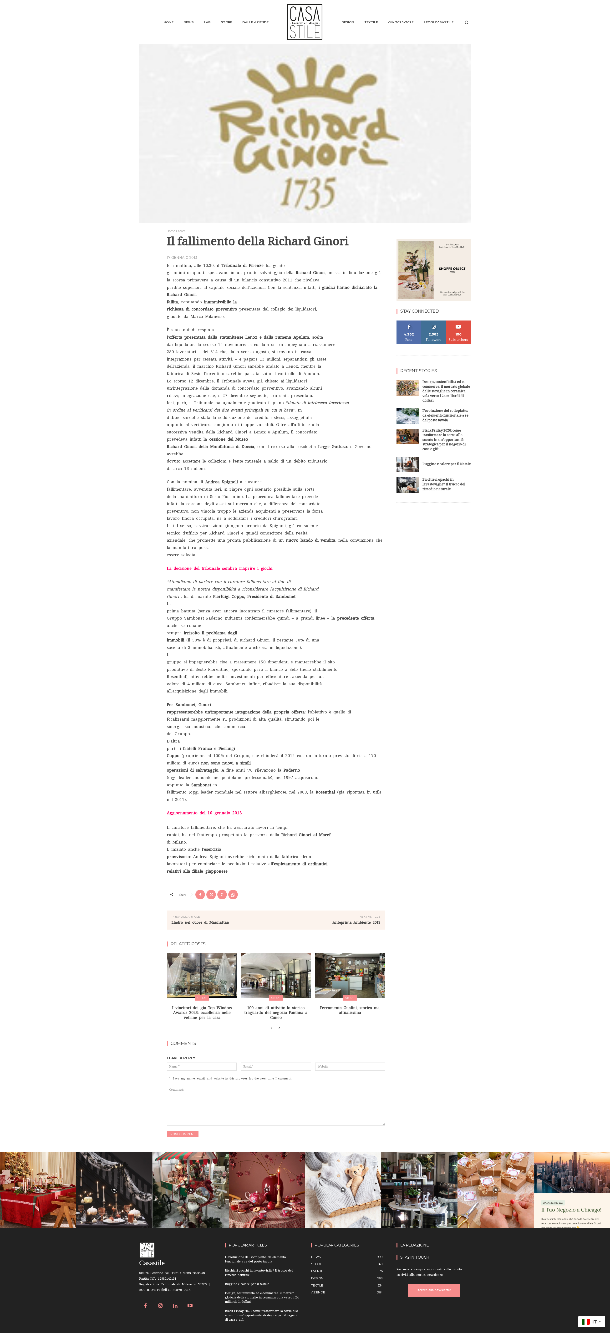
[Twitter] (211, 894)
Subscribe (458, 322)
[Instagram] (160, 1306)
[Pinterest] (222, 894)
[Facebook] (200, 894)
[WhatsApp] (233, 894)
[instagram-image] (38, 1190)
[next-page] (279, 1028)
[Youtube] (190, 1306)
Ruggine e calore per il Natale (446, 464)
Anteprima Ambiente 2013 (356, 922)
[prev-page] (271, 1028)
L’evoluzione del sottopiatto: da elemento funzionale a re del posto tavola (445, 415)
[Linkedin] (175, 1306)
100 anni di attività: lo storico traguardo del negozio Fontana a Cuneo (275, 1013)
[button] (466, 22)
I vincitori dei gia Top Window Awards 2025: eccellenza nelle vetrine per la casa (202, 1013)
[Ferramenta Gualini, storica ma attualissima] (350, 975)
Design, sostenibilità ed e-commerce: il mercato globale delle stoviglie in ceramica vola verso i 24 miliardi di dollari (446, 392)
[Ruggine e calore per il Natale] (407, 465)
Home (171, 231)
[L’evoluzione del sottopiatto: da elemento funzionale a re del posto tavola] (407, 416)
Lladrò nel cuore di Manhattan (200, 922)
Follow (433, 322)
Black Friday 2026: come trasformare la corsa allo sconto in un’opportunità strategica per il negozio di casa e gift (444, 440)
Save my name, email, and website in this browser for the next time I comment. (232, 1078)
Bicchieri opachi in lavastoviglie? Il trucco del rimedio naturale (443, 484)
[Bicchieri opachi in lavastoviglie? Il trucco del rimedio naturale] (407, 485)
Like (409, 322)
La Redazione (414, 1245)
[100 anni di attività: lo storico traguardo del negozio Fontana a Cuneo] (276, 975)
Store (181, 231)
